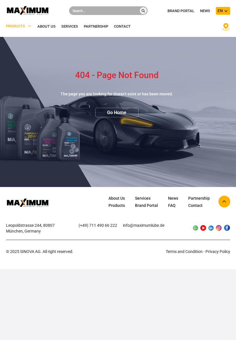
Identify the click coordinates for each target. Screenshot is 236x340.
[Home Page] (27, 203)
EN (220, 10)
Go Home (116, 112)
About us (46, 26)
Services (69, 26)
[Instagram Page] (219, 228)
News (205, 11)
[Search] (143, 10)
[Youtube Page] (203, 228)
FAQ (172, 205)
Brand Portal (181, 11)
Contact (122, 26)
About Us (117, 198)
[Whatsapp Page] (195, 228)
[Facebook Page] (227, 228)
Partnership (96, 26)
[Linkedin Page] (211, 228)
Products (15, 26)
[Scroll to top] (224, 201)
